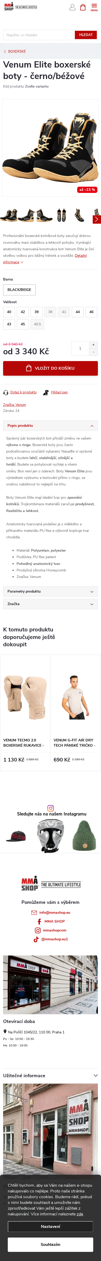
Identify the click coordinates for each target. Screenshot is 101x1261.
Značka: (14, 405)
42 (23, 311)
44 (78, 311)
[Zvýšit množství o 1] (93, 345)
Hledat (86, 35)
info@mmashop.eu (54, 912)
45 (23, 324)
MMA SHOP (55, 921)
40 (9, 311)
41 (64, 311)
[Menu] (94, 7)
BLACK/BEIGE (19, 289)
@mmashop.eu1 (54, 939)
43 (9, 324)
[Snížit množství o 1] (93, 352)
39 (36, 311)
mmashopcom (54, 930)
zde (80, 1214)
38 (50, 311)
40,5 (37, 324)
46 (91, 311)
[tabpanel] (25, 713)
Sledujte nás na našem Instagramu (51, 814)
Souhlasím (50, 1244)
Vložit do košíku (55, 368)
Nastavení (50, 1226)
